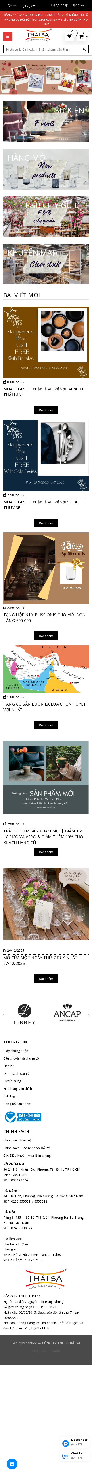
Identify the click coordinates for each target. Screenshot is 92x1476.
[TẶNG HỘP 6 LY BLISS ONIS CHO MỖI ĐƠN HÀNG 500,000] (46, 588)
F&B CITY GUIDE (55, 205)
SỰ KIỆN (69, 110)
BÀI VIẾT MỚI (21, 295)
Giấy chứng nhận (15, 1051)
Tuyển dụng (12, 1081)
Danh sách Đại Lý (16, 1073)
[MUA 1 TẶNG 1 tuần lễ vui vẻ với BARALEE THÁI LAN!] (46, 363)
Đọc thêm (46, 410)
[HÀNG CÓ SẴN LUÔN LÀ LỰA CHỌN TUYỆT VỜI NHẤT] (46, 689)
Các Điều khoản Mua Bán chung (27, 1155)
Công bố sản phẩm (17, 1104)
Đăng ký (77, 5)
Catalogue (11, 1096)
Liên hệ (8, 1066)
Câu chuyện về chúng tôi (21, 1058)
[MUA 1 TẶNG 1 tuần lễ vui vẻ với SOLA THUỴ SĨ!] (46, 476)
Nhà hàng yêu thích (17, 1088)
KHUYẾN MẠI (31, 252)
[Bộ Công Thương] (46, 1117)
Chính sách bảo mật (18, 1140)
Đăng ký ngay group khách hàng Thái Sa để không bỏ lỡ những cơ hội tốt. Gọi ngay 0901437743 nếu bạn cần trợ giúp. (46, 19)
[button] (7, 32)
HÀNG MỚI (27, 157)
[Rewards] (12, 1464)
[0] (81, 36)
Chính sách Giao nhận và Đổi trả (27, 1148)
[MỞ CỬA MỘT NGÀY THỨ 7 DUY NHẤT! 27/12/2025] (46, 924)
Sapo (56, 1350)
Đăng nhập (59, 5)
